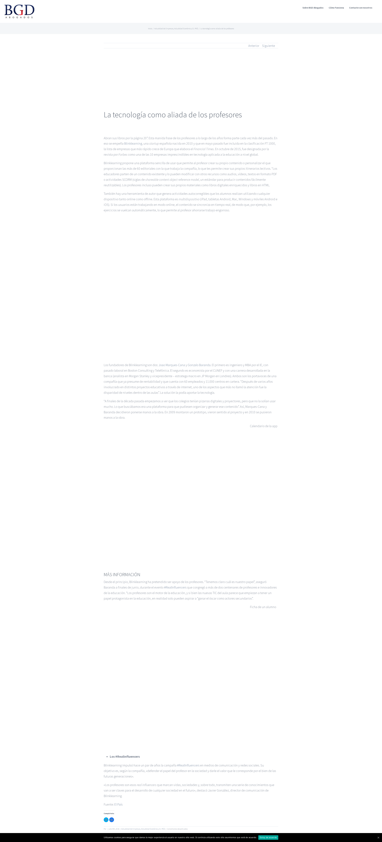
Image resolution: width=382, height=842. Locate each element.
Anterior (253, 46)
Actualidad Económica (149, 829)
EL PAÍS (162, 829)
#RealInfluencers (175, 587)
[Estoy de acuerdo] (378, 837)
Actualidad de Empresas (130, 829)
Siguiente (268, 46)
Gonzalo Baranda (199, 365)
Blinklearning (133, 143)
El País (118, 804)
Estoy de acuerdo (268, 837)
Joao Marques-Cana (172, 365)
